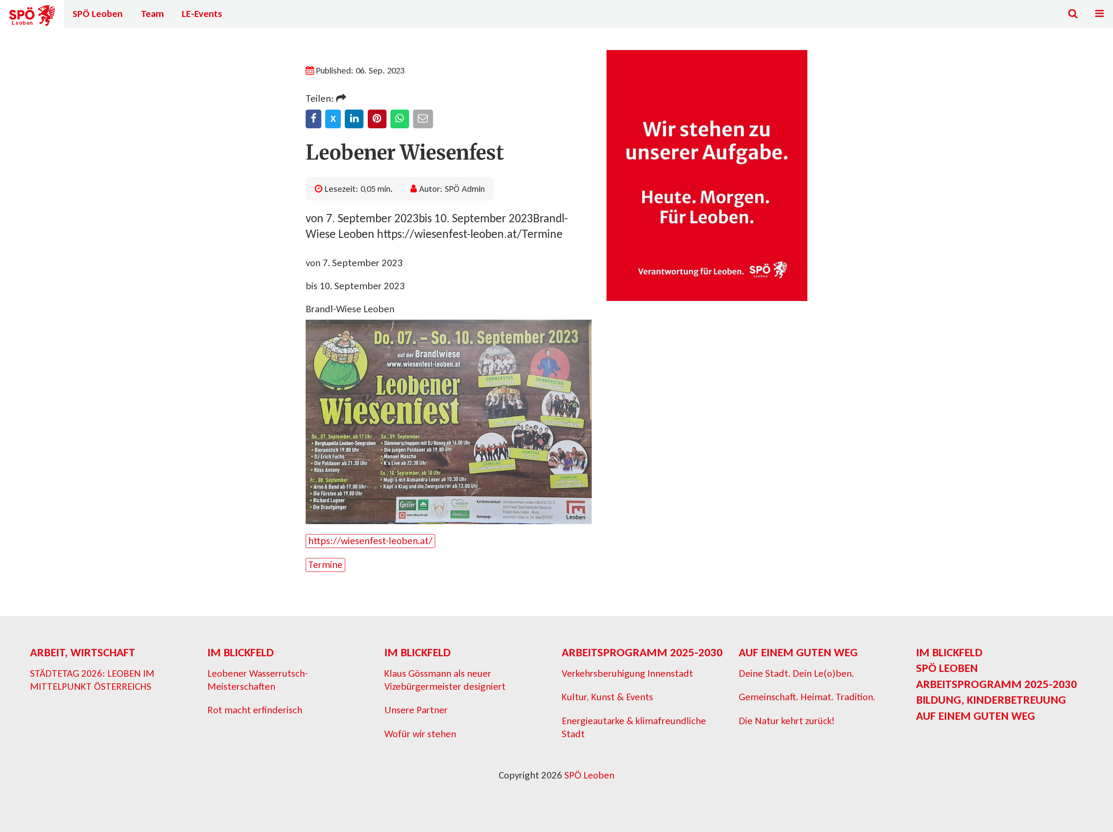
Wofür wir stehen (420, 734)
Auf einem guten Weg (798, 652)
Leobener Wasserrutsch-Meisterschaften (257, 679)
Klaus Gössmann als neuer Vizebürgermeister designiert (445, 679)
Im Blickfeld (240, 652)
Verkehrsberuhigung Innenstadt (627, 673)
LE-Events (202, 13)
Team (152, 13)
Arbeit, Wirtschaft (82, 652)
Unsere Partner (416, 710)
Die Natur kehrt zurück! (787, 721)
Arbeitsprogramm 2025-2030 (642, 652)
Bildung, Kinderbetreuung (991, 699)
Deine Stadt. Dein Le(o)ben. (796, 673)
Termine (325, 564)
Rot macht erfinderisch (254, 710)
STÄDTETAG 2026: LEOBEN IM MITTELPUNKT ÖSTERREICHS (92, 679)
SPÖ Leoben (98, 13)
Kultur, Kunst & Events (607, 697)
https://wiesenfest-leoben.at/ (370, 541)
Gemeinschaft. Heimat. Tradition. (807, 697)
